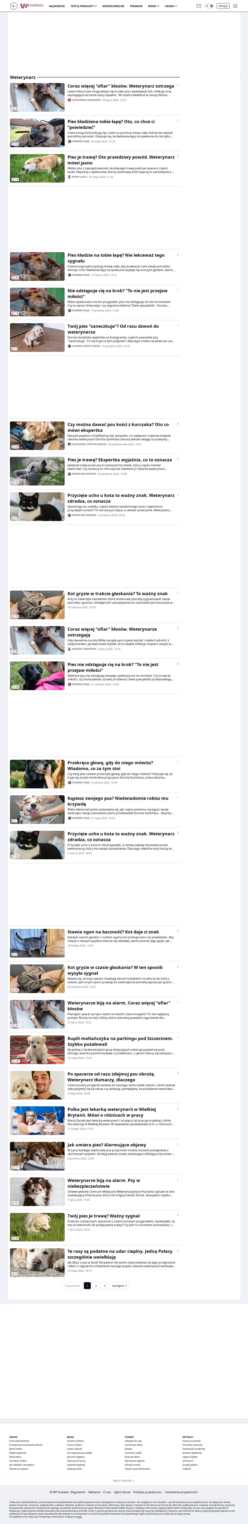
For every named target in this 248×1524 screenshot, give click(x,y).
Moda (152, 6)
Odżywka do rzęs (133, 1440)
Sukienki (186, 1468)
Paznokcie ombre (18, 1460)
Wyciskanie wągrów (135, 1460)
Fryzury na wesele (191, 1440)
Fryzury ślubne (74, 1444)
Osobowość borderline (193, 1448)
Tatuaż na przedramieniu (137, 1468)
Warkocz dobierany (192, 1452)
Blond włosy (15, 1456)
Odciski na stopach (18, 1468)
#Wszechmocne (113, 6)
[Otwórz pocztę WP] (199, 6)
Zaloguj (223, 6)
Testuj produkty (82, 6)
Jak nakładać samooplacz (21, 1464)
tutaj (79, 1516)
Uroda (169, 6)
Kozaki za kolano (75, 1440)
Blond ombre (15, 1448)
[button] (209, 6)
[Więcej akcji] (178, 85)
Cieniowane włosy (134, 1444)
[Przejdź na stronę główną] (13, 9)
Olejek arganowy (17, 1452)
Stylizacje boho (74, 1468)
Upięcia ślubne (189, 1456)
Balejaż (128, 1448)
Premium (136, 6)
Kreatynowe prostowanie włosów (25, 1444)
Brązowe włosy (132, 1456)
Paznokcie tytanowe (192, 1444)
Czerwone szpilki (133, 1452)
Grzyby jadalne (190, 1464)
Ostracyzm (187, 1460)
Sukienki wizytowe (76, 1464)
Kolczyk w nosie (132, 1464)
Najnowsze (57, 6)
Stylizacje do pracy (76, 1460)
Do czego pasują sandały (79, 1452)
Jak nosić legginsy (76, 1456)
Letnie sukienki (74, 1448)
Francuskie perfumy (19, 1440)
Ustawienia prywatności (181, 1492)
